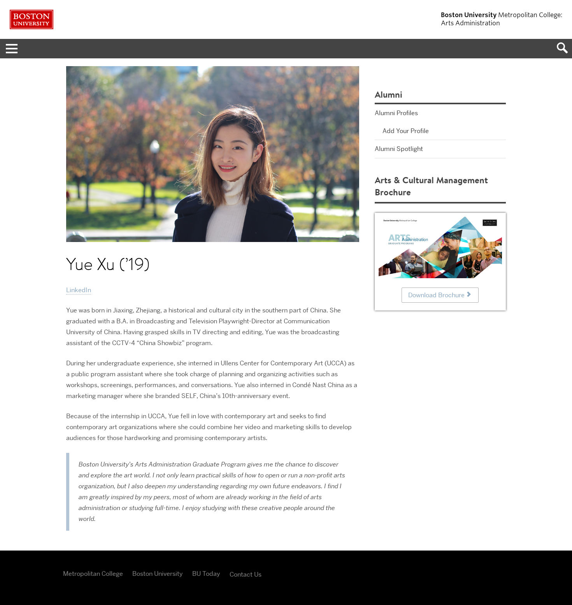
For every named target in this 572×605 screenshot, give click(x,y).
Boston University (157, 574)
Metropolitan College (93, 574)
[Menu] (9, 48)
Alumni (388, 94)
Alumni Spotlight (399, 149)
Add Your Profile (406, 131)
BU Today (206, 574)
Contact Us (245, 574)
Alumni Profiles (396, 113)
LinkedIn (78, 290)
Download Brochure (436, 295)
